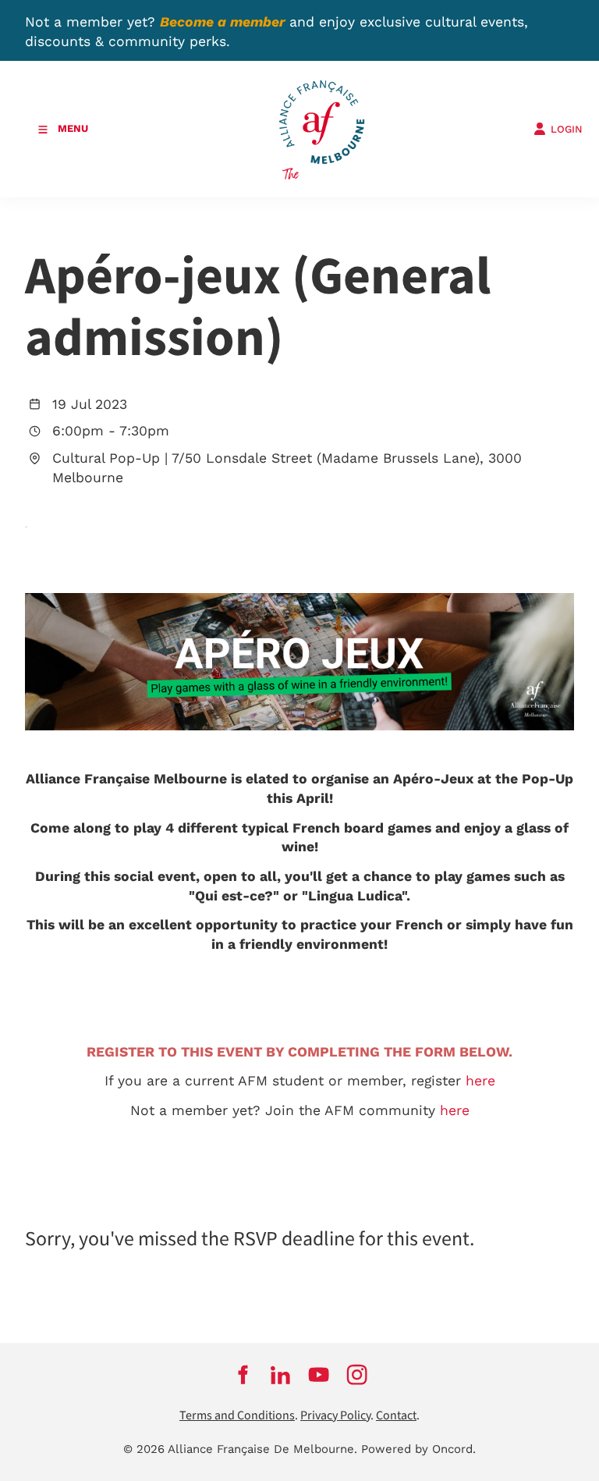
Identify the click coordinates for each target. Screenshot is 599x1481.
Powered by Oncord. (418, 1449)
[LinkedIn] (280, 1374)
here (480, 1081)
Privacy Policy (335, 1416)
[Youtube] (318, 1374)
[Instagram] (356, 1374)
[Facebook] (242, 1374)
